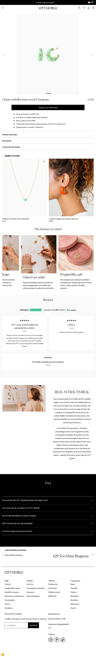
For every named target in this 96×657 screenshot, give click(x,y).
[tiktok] (63, 640)
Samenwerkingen (33, 596)
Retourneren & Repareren (14, 596)
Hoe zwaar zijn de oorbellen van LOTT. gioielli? (21, 508)
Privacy (7, 604)
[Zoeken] (79, 8)
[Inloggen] (88, 8)
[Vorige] (4, 54)
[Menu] (2, 8)
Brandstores (53, 584)
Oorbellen (74, 588)
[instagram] (51, 640)
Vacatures (30, 592)
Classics (73, 592)
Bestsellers (74, 596)
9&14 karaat (74, 604)
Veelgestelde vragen (12, 588)
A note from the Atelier (11, 147)
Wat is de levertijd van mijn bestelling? (17, 523)
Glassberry (74, 600)
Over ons (30, 584)
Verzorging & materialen (35, 588)
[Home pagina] (48, 7)
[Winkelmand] (93, 8)
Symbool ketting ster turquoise (15, 219)
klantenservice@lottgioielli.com (58, 626)
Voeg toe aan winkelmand (48, 107)
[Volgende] (92, 54)
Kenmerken (6, 141)
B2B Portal (52, 596)
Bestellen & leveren (12, 592)
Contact (8, 584)
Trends (73, 608)
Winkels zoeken (54, 592)
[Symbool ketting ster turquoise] (24, 188)
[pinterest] (57, 640)
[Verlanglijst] (84, 8)
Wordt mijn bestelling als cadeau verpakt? (19, 515)
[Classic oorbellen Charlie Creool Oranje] (71, 188)
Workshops (52, 588)
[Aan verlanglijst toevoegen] (44, 161)
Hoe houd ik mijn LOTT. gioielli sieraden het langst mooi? (25, 500)
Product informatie (9, 134)
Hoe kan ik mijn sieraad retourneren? (17, 531)
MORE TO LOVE (12, 156)
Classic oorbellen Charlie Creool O (64, 219)
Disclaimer (9, 608)
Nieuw (72, 584)
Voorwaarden (10, 600)
